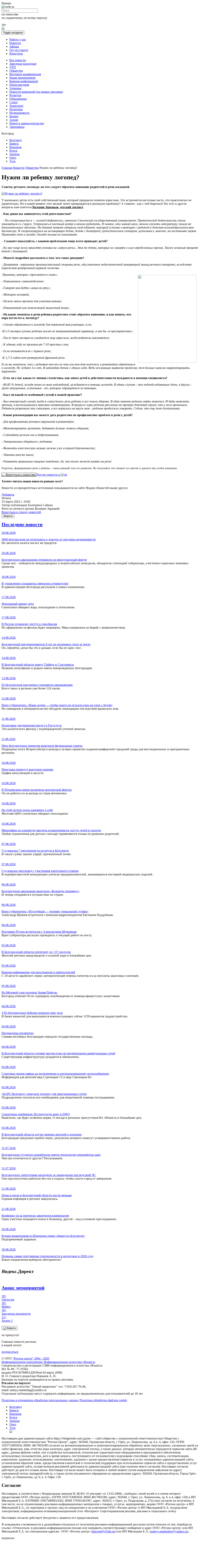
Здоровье (15, 88)
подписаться (10, 1351)
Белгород (15, 140)
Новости (15, 43)
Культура (15, 95)
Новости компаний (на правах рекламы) (36, 91)
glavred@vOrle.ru (103, 1531)
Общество (16, 70)
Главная (7, 167)
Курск (13, 150)
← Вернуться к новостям (19, 474)
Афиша (14, 46)
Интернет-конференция (25, 74)
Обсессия (8, 1297)
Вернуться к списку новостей (21, 512)
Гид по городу (18, 50)
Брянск (14, 143)
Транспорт (16, 105)
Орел (12, 157)
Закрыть (8, 516)
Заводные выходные (23, 63)
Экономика (16, 126)
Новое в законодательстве (26, 123)
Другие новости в (48, 474)
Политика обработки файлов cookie (103, 1400)
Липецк (14, 154)
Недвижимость (19, 112)
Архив (13, 119)
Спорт (13, 102)
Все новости (17, 60)
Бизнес (14, 116)
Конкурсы (16, 53)
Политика (16, 109)
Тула (12, 161)
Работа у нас (17, 39)
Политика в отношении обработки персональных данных (40, 1400)
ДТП (12, 67)
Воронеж (15, 147)
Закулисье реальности (16, 1311)
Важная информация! (23, 81)
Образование (18, 98)
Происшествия (19, 84)
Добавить (8, 494)
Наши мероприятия (22, 77)
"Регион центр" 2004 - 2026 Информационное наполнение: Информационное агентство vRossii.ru (48, 1360)
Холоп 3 (7, 1318)
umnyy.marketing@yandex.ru (169, 1531)
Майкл (6, 1304)
